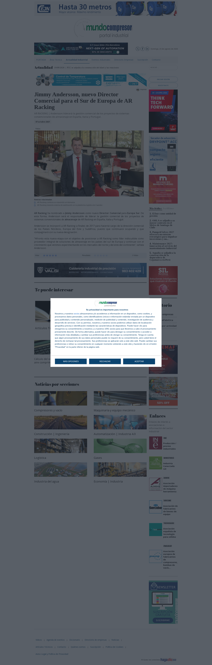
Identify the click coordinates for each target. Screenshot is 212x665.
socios (76, 314)
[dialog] (106, 332)
